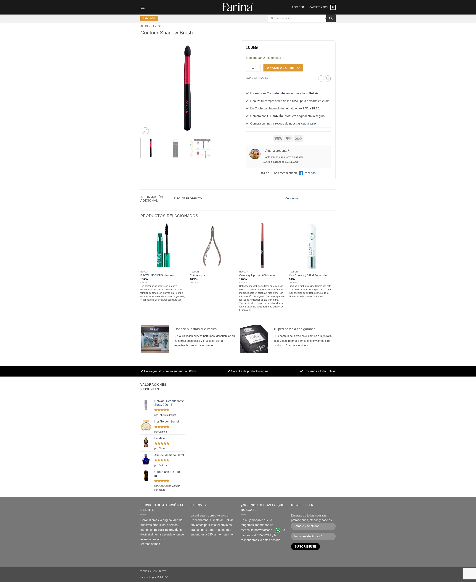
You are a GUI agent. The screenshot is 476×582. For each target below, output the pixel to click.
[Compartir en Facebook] (321, 78)
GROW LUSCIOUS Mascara (157, 275)
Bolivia (314, 93)
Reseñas (310, 173)
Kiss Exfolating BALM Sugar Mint (308, 275)
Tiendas (145, 571)
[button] (142, 7)
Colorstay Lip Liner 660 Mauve (257, 275)
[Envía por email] (328, 78)
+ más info (226, 534)
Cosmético (291, 198)
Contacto (160, 571)
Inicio (144, 26)
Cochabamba (276, 93)
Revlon (156, 26)
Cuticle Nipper (198, 275)
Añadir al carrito (283, 67)
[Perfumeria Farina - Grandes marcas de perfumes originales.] (238, 7)
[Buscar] (331, 18)
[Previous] (147, 87)
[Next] (228, 87)
